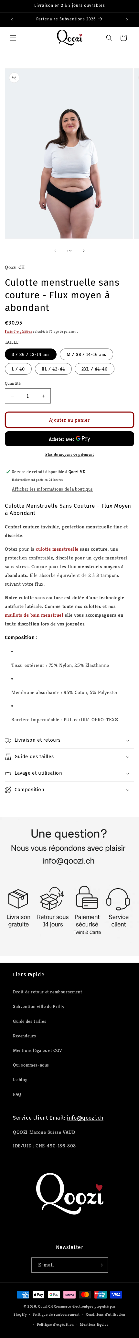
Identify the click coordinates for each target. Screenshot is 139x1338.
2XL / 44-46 (94, 369)
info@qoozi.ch (85, 1118)
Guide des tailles (29, 1021)
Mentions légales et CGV (37, 1050)
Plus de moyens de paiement (69, 454)
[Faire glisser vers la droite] (84, 251)
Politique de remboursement (56, 1314)
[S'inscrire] (100, 1265)
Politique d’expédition (55, 1324)
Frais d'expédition (18, 331)
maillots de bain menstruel (34, 615)
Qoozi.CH (45, 1306)
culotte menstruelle (57, 549)
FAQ (17, 1094)
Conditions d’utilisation (105, 1314)
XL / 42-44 (53, 369)
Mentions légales (94, 1324)
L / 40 (18, 369)
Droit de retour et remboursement (47, 992)
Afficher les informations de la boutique (52, 489)
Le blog (20, 1079)
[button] (13, 38)
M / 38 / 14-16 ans (86, 354)
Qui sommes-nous (31, 1065)
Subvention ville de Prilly (39, 1006)
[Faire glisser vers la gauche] (55, 251)
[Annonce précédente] (12, 20)
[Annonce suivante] (127, 20)
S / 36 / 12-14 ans (31, 354)
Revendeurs (24, 1036)
